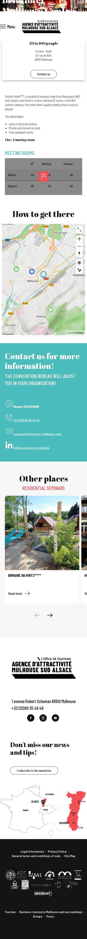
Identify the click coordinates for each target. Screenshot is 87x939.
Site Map (69, 856)
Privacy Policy (57, 851)
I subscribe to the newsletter (34, 770)
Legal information (32, 851)
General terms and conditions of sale (36, 856)
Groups (37, 916)
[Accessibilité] (42, 5)
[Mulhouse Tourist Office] (41, 26)
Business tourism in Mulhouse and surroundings (50, 912)
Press (50, 916)
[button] (47, 5)
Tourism (10, 912)
